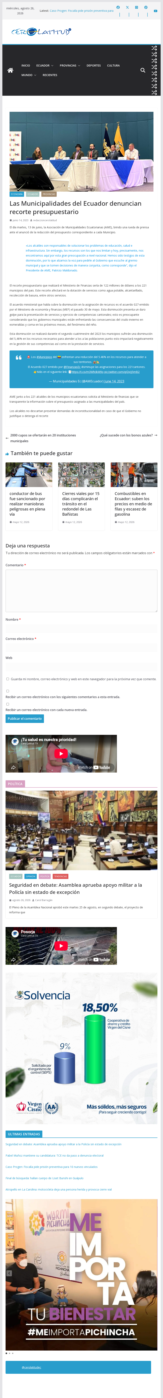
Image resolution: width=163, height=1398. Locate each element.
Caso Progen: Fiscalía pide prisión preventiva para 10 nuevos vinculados (52, 1167)
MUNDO (26, 75)
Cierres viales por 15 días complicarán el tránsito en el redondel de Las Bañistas (80, 504)
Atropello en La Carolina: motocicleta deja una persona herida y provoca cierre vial (59, 1189)
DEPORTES (94, 65)
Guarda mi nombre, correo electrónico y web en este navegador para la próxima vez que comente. (83, 679)
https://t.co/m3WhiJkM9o (88, 372)
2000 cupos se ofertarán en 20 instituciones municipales (43, 438)
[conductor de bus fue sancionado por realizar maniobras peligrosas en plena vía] (29, 465)
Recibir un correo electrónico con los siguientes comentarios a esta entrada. (63, 697)
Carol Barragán (43, 900)
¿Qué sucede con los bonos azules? (126, 435)
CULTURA (113, 65)
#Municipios (44, 357)
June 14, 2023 (114, 381)
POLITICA (44, 876)
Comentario (16, 565)
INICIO (25, 65)
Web (9, 658)
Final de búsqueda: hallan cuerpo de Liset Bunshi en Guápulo (44, 1178)
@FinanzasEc (72, 367)
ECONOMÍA (16, 194)
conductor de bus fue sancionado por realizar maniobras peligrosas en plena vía (27, 504)
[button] (51, 65)
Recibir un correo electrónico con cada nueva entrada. (46, 710)
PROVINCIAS (68, 65)
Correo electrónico (21, 639)
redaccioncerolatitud (45, 220)
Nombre (13, 619)
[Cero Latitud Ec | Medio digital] (10, 70)
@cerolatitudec (31, 1367)
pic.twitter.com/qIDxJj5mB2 (122, 372)
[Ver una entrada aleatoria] (154, 48)
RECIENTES (50, 75)
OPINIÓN (30, 876)
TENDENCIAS (60, 876)
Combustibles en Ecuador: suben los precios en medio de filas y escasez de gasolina (133, 504)
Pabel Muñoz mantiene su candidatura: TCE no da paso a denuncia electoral (82, 12)
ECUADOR (42, 65)
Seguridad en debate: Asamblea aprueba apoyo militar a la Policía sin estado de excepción (75, 888)
